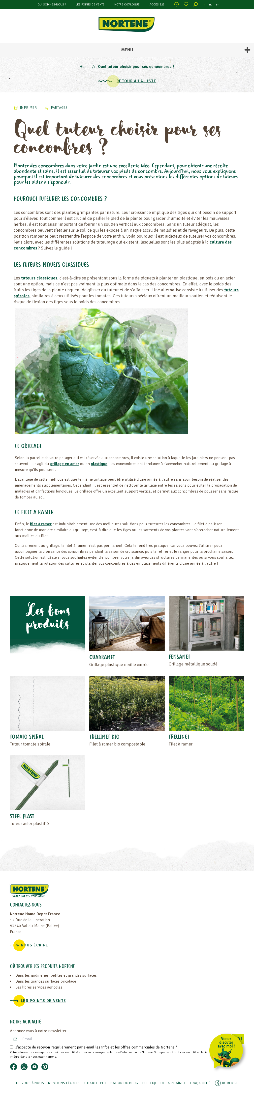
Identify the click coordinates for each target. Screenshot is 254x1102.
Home (85, 66)
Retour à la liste (136, 81)
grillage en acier (64, 463)
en (217, 4)
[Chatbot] (228, 1052)
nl (210, 4)
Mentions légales (64, 1083)
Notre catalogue (127, 4)
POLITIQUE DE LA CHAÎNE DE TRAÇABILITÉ (176, 1083)
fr (204, 4)
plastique (99, 463)
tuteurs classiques (39, 278)
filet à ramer (41, 524)
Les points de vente (90, 4)
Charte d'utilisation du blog (111, 1083)
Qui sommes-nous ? (52, 4)
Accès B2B (157, 4)
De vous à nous (30, 1083)
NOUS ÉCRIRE (34, 945)
